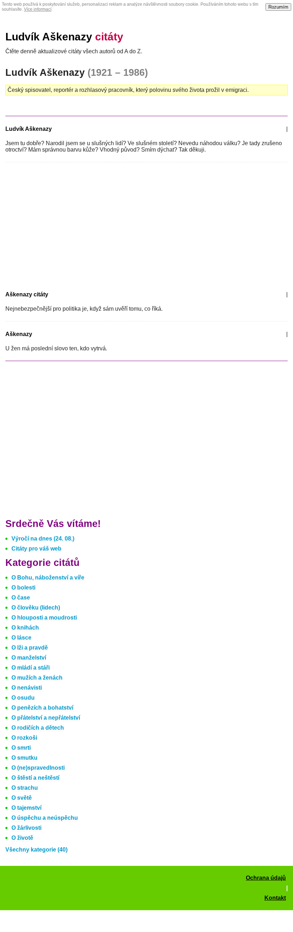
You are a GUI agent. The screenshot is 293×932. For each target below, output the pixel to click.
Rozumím (278, 7)
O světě (21, 798)
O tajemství (26, 808)
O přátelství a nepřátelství (45, 718)
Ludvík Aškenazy (64, 37)
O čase (20, 598)
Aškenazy (18, 334)
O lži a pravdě (29, 648)
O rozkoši (24, 738)
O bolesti (23, 588)
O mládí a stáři (30, 668)
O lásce (21, 638)
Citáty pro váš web (36, 549)
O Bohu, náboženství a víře (47, 578)
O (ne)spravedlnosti (38, 768)
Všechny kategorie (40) (36, 850)
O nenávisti (26, 688)
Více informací (37, 9)
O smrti (21, 748)
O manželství (28, 658)
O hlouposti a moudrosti (44, 618)
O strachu (24, 788)
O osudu (23, 698)
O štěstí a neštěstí (35, 778)
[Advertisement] (65, 225)
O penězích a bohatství (42, 708)
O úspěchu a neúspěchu (44, 818)
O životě (22, 838)
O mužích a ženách (37, 678)
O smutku (24, 758)
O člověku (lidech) (35, 608)
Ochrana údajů (266, 878)
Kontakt (275, 898)
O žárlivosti (26, 828)
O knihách (25, 628)
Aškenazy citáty (26, 294)
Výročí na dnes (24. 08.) (42, 539)
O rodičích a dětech (37, 728)
